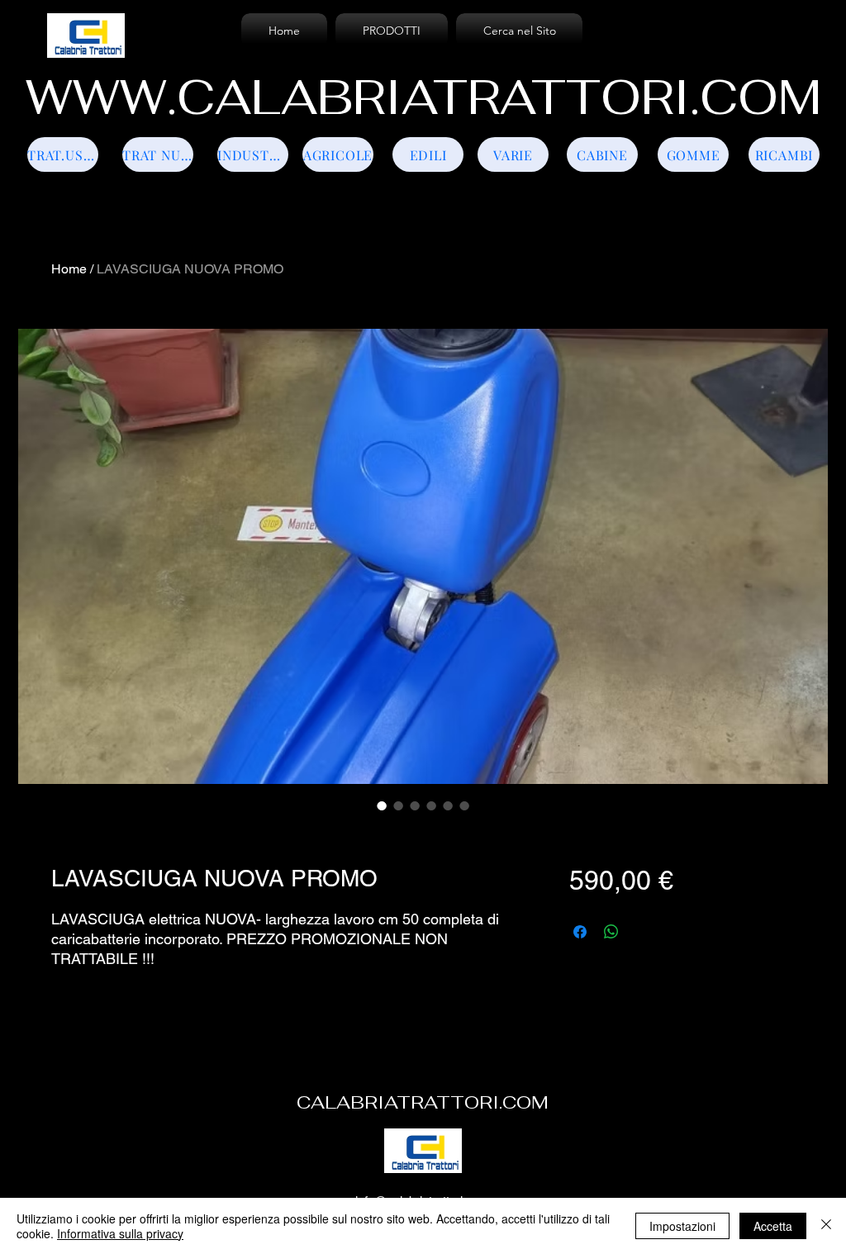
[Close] (826, 1226)
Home (69, 269)
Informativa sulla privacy (120, 1233)
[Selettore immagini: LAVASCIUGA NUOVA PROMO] (381, 805)
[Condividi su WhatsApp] (611, 932)
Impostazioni (682, 1226)
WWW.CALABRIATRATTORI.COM (423, 97)
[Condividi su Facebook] (580, 932)
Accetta (772, 1226)
